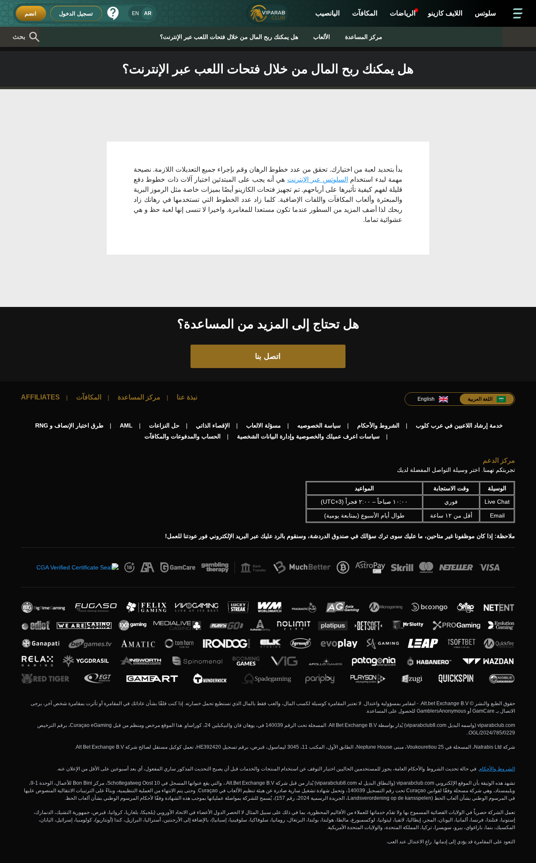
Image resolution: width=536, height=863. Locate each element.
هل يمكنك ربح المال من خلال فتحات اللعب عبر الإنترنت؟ (229, 36)
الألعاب (321, 36)
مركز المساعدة (363, 36)
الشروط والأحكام (497, 769)
